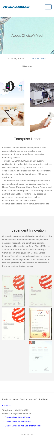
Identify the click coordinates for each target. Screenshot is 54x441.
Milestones (27, 66)
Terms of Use (27, 434)
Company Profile (16, 58)
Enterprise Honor (38, 58)
